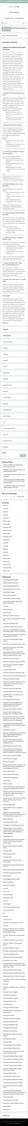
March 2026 (6, 518)
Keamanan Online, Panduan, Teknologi (12, 709)
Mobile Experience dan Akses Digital (12, 746)
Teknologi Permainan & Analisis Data (12, 1062)
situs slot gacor (7, 397)
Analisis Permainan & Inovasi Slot (11, 589)
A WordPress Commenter (9, 496)
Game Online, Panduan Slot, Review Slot (13, 626)
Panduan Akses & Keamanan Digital (12, 755)
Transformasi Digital (8, 1097)
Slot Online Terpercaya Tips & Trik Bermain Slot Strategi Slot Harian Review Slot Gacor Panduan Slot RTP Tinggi (14, 930)
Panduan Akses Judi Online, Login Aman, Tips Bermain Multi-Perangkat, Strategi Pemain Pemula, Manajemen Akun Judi (14, 766)
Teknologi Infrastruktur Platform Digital (13, 1056)
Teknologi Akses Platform (9, 1039)
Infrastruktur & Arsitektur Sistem (11, 658)
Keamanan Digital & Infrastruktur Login (12, 691)
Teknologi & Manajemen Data (10, 1024)
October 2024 (6, 571)
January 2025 (6, 561)
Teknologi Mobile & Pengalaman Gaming (13, 1059)
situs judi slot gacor (8, 894)
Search (4, 453)
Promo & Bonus (7, 876)
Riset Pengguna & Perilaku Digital (11, 879)
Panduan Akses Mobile (8, 771)
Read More (4, 323)
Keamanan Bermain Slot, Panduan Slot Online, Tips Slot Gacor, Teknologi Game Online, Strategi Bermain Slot (14, 683)
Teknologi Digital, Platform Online (11, 1048)
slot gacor (5, 354)
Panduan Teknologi (8, 819)
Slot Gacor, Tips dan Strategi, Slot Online (13, 922)
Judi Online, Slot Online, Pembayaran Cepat (13, 672)
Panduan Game (7, 780)
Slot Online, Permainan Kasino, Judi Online (13, 951)
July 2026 (5, 505)
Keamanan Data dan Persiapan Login (12, 688)
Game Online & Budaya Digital (10, 623)
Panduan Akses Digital (8, 761)
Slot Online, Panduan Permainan (11, 948)
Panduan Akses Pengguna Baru (10, 777)
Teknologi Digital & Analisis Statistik (12, 1045)
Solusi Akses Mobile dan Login (11, 954)
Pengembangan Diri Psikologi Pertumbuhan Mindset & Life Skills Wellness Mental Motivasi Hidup (14, 841)
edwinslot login (7, 612)
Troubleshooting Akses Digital (10, 1100)
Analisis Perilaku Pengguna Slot (11, 586)
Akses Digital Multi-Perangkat (10, 579)
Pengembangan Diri (8, 836)
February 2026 (6, 521)
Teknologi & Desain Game (9, 1001)
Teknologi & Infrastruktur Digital (11, 1007)
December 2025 (7, 527)
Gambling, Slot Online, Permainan (11, 615)
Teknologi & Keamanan (8, 1015)
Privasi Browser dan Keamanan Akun (12, 873)
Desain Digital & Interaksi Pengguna (12, 598)
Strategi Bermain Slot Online (10, 960)
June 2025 (5, 546)
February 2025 (6, 558)
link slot (5, 366)
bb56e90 (6, 52)
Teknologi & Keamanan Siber (10, 1021)
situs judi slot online (8, 897)
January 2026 (6, 524)
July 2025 (5, 543)
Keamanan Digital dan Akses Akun (11, 699)
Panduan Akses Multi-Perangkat (11, 774)
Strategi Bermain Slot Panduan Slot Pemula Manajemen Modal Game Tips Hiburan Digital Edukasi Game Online (14, 965)
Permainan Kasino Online (9, 854)
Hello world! (21, 496)
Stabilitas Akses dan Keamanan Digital (12, 957)
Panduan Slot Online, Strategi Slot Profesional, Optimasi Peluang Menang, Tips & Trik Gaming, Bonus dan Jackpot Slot (14, 814)
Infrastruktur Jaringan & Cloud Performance (14, 661)
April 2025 (5, 552)
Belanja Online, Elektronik (9, 595)
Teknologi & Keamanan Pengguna (11, 1018)
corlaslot (19, 54)
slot (4, 422)
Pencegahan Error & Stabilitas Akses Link (13, 825)
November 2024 (7, 567)
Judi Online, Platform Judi (9, 669)
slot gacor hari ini (7, 385)
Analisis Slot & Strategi (9, 592)
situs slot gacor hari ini (9, 428)
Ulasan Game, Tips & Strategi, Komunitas (13, 1103)
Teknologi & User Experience (10, 1031)
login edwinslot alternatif (9, 730)
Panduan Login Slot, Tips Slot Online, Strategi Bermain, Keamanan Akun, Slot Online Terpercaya (14, 799)
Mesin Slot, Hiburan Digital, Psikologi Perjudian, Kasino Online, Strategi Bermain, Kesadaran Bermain (13, 741)
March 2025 (6, 555)
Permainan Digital (7, 851)
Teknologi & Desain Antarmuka (10, 998)
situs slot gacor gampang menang (11, 907)
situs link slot (6, 373)
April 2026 (5, 515)
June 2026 (5, 508)
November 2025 (7, 530)
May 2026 (5, 511)
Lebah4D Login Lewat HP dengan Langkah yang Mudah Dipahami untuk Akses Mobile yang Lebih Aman (13, 1)
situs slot (5, 348)
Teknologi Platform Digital (9, 1073)
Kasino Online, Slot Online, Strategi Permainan (14, 675)
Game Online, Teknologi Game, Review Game (14, 644)
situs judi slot (6, 891)
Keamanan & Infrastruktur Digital (11, 679)
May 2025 (5, 549)
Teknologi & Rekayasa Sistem (10, 1028)
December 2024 (7, 564)
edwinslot (5, 606)
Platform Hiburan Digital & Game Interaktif (13, 869)
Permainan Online (7, 857)
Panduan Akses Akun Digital (10, 758)
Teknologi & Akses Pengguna (10, 992)
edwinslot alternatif (8, 609)
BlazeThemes (17, 1123)
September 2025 (7, 536)
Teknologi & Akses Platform (10, 995)
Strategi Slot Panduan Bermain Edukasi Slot (14, 973)
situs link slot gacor (8, 342)
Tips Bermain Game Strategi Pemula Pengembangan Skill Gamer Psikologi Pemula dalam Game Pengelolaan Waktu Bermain (14, 1092)
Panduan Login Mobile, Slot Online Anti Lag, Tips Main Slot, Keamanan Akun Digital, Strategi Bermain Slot (14, 793)
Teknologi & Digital (7, 1004)
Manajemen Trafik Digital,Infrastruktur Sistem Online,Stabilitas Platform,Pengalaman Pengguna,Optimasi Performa (14, 734)
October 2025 (6, 533)
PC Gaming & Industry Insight (10, 822)
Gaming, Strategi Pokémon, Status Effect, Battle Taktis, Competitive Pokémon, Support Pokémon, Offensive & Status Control (14, 653)
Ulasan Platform (7, 1106)
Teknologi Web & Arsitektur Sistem (11, 1076)
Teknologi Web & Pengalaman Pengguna (13, 1079)
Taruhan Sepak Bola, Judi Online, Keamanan (14, 976)
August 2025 (6, 539)
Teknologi (5, 984)
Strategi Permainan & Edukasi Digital (12, 970)
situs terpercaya (7, 410)
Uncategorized (6, 1109)
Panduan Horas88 (7, 783)
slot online (5, 925)
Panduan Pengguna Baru (9, 804)
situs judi (5, 888)
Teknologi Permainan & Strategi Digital (12, 1065)
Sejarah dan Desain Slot (9, 885)
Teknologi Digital (7, 1042)
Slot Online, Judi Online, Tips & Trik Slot (13, 940)
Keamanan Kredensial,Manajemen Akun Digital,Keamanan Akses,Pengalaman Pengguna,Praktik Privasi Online (13, 704)
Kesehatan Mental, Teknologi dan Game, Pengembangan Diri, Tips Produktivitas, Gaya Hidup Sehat (14, 725)
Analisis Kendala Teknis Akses (10, 583)
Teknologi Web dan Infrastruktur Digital (12, 1082)
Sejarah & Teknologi (8, 882)
